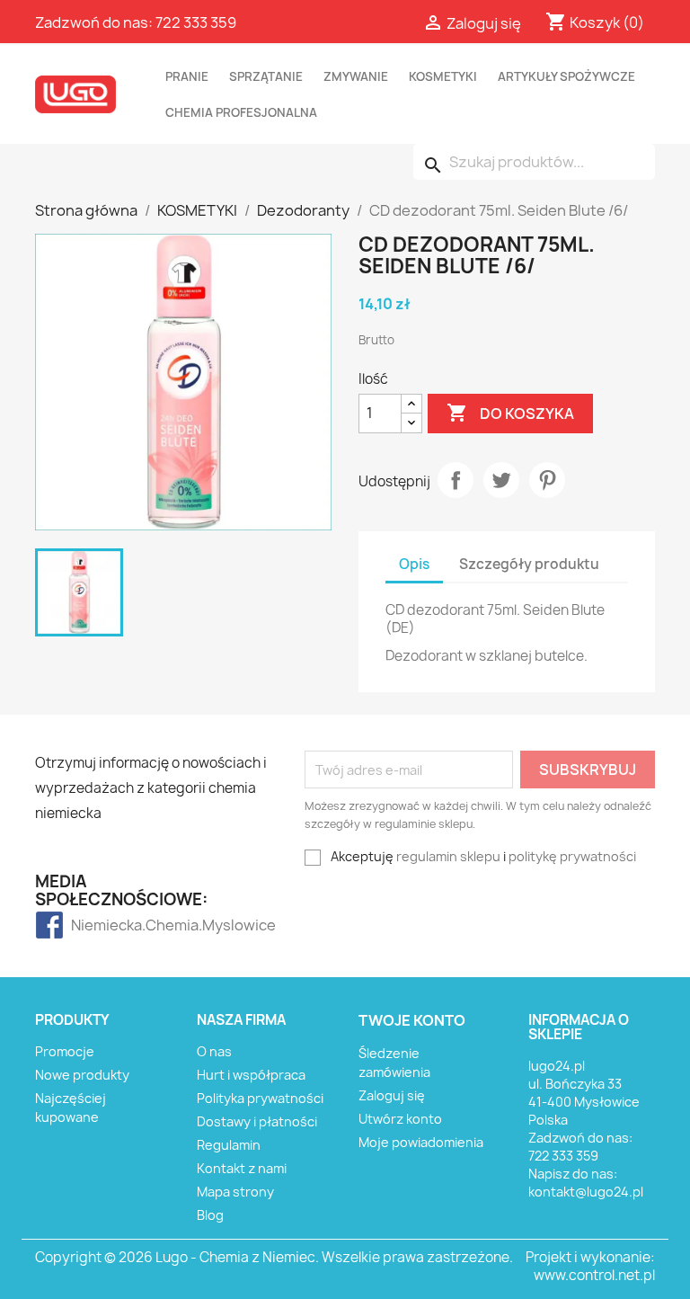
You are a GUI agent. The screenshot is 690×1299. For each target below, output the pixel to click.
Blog (210, 1214)
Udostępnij (455, 480)
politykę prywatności (572, 856)
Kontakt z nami (242, 1168)
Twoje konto (411, 1020)
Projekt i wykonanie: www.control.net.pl (590, 1266)
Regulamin (229, 1144)
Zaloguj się (391, 1095)
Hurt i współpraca (251, 1074)
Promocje (64, 1051)
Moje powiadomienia (420, 1142)
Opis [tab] (414, 564)
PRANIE (186, 76)
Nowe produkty (82, 1074)
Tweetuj (501, 480)
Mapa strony (235, 1191)
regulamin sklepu (448, 856)
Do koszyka (510, 412)
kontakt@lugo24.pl (585, 1191)
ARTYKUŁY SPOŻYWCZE (566, 76)
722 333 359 (195, 22)
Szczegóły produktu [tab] (529, 564)
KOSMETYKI (443, 76)
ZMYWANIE (355, 76)
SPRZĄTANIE (266, 76)
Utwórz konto (400, 1118)
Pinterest (547, 480)
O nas (214, 1051)
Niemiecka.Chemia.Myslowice (106, 925)
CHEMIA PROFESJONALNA (241, 112)
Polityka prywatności (260, 1098)
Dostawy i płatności (257, 1121)
